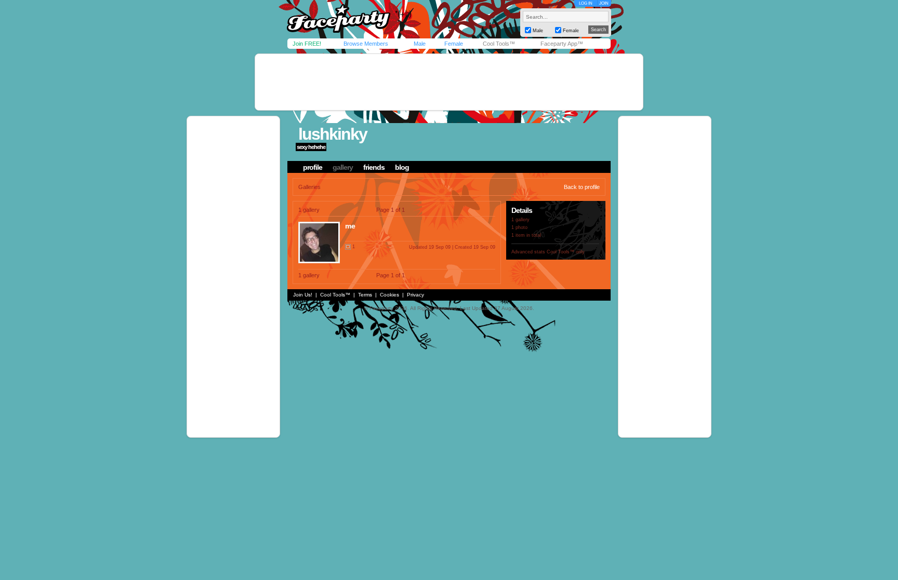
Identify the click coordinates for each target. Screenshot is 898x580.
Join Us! (302, 295)
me (350, 226)
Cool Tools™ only (566, 251)
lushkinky (332, 134)
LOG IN (585, 3)
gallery (343, 167)
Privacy (415, 295)
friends (374, 167)
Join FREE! (307, 44)
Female (453, 44)
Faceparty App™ (561, 44)
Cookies (389, 295)
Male (420, 44)
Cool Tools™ (499, 44)
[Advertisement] (449, 82)
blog (402, 167)
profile (312, 167)
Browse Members (366, 44)
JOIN (604, 3)
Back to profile (582, 187)
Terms (365, 295)
